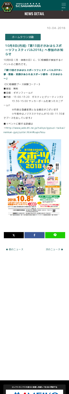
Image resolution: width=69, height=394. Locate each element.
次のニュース (53, 249)
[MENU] (64, 4)
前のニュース (15, 249)
